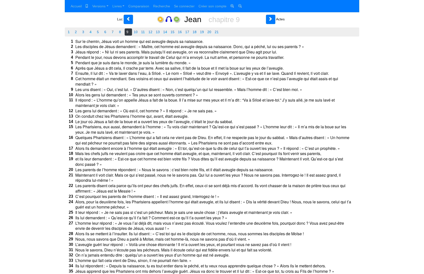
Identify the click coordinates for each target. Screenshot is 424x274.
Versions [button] (99, 6)
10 (136, 32)
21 (217, 32)
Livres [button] (117, 6)
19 (202, 32)
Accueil (76, 6)
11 (143, 32)
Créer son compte (212, 6)
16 (180, 32)
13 (158, 32)
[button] (128, 19)
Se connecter (184, 6)
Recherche (161, 6)
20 (209, 32)
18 (195, 32)
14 (165, 32)
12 (150, 32)
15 (172, 32)
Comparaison (138, 6)
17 (187, 32)
